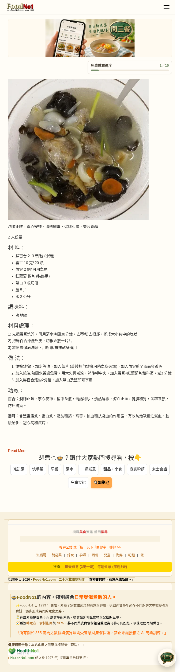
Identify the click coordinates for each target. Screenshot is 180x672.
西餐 (95, 555)
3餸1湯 (19, 469)
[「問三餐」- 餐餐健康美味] (90, 38)
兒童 (107, 555)
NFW (60, 623)
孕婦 (82, 555)
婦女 (70, 555)
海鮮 (119, 555)
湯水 (69, 469)
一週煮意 (88, 469)
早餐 (54, 469)
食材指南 (45, 623)
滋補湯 (41, 555)
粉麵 (131, 555)
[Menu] (166, 7)
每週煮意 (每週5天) (112, 567)
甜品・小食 (112, 469)
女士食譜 (159, 469)
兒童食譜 (78, 482)
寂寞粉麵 (137, 469)
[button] (167, 658)
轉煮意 (31, 623)
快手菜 (37, 469)
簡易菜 (57, 555)
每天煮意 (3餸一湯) (79, 567)
